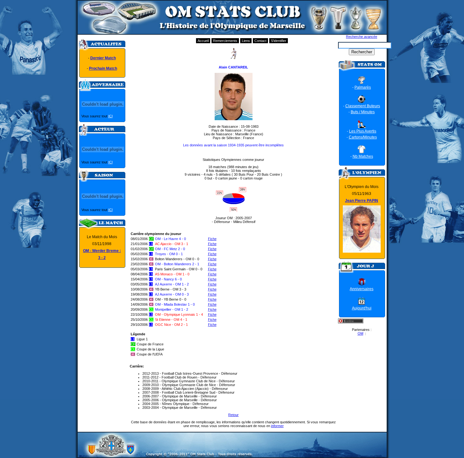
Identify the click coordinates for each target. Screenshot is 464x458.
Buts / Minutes (363, 112)
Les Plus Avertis (362, 131)
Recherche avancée (361, 36)
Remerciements (225, 41)
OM (360, 333)
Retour (233, 415)
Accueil (203, 41)
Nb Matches (363, 156)
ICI (110, 116)
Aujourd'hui (362, 308)
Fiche (212, 239)
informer (277, 426)
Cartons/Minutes (363, 137)
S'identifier (278, 41)
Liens (246, 41)
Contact (260, 41)
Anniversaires (361, 289)
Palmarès (362, 87)
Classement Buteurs (362, 106)
